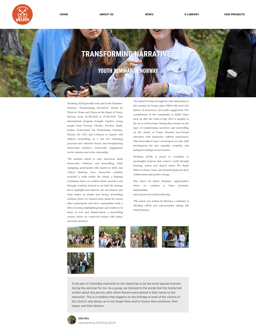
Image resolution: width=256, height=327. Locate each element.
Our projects (234, 14)
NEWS (149, 14)
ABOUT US (106, 14)
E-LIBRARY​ (192, 14)
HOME (64, 14)
